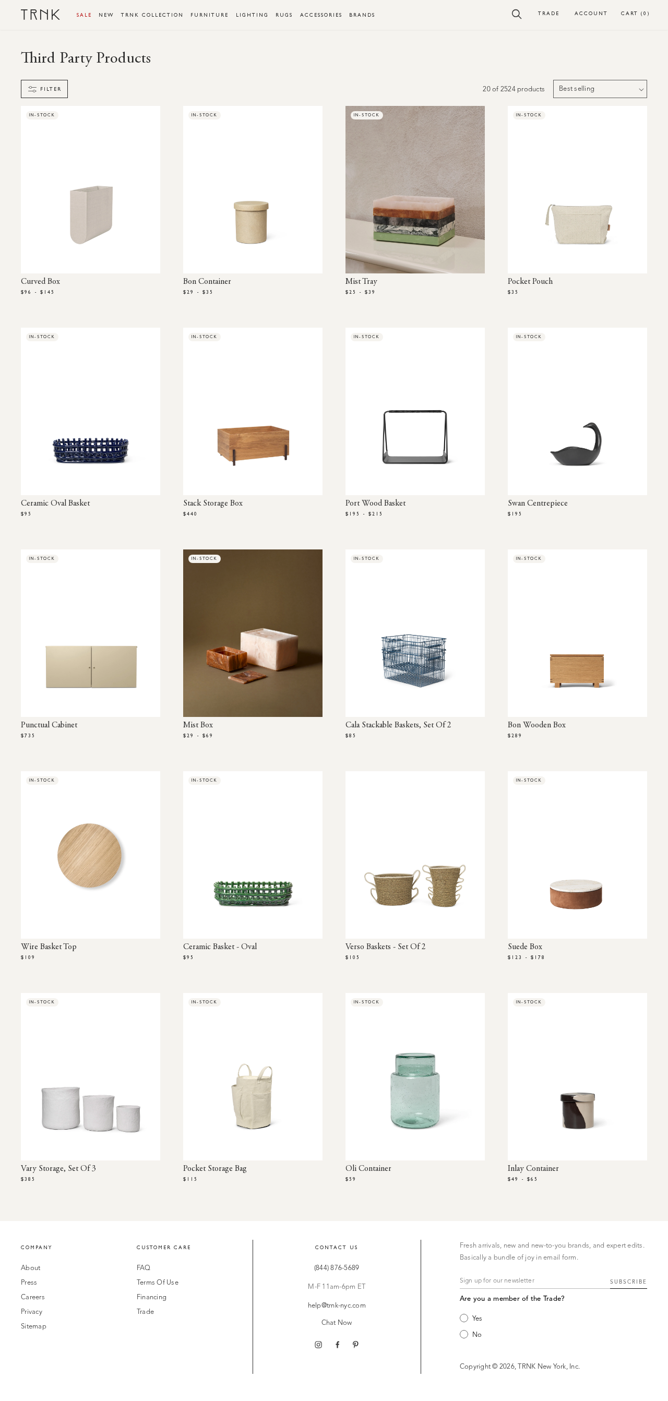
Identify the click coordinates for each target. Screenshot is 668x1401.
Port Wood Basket (375, 503)
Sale (84, 15)
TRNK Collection (152, 15)
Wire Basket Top (49, 947)
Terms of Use (157, 1282)
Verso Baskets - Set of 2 (385, 947)
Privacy (31, 1312)
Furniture (209, 15)
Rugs (284, 15)
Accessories (321, 15)
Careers (33, 1297)
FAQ (144, 1268)
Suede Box (525, 947)
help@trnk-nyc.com (337, 1305)
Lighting (252, 15)
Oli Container (368, 1169)
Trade (548, 13)
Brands (362, 15)
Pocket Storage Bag (215, 1169)
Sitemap (33, 1326)
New (106, 15)
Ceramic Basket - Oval (220, 947)
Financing (151, 1297)
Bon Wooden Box (537, 725)
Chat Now (336, 1323)
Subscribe (628, 1282)
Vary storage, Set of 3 (58, 1169)
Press (29, 1282)
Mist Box (198, 725)
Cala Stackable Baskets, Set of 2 (398, 725)
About (30, 1268)
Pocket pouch (530, 282)
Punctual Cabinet (49, 725)
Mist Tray (361, 282)
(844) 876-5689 (337, 1268)
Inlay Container (533, 1169)
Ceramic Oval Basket (55, 503)
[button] (516, 13)
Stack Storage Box (213, 503)
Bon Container (207, 282)
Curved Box (40, 282)
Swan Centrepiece (538, 503)
